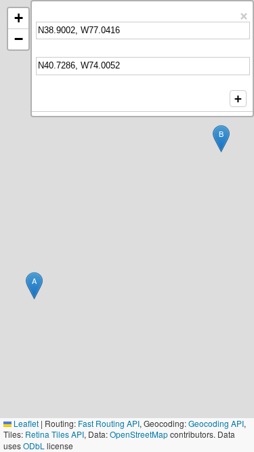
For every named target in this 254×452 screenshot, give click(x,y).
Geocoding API (216, 423)
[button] (34, 286)
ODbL (34, 445)
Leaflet (25, 423)
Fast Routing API (109, 423)
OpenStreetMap (139, 434)
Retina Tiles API (54, 434)
